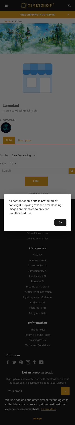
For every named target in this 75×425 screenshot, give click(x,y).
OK (60, 222)
